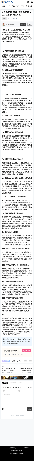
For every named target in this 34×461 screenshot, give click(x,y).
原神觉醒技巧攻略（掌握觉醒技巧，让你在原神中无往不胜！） (8, 370)
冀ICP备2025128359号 (17, 450)
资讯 (8, 6)
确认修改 (30, 387)
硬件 (22, 6)
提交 (29, 409)
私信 (30, 24)
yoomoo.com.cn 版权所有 (22, 448)
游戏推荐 (29, 6)
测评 (17, 6)
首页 (3, 6)
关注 (23, 24)
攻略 (13, 6)
